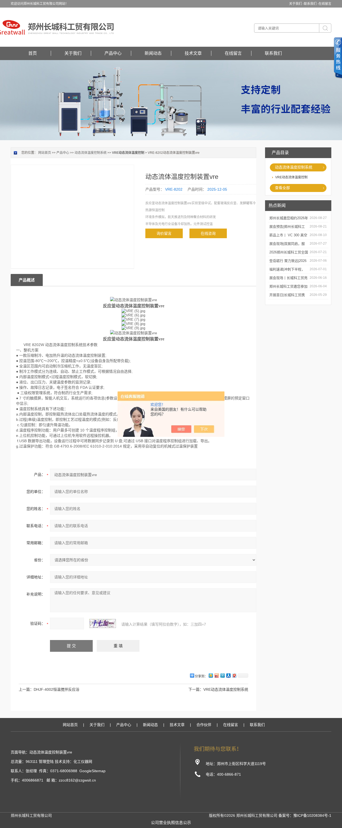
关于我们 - (296, 4)
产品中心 (113, 53)
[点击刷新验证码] (102, 623)
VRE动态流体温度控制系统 (225, 689)
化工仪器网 (82, 761)
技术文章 (193, 53)
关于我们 (72, 53)
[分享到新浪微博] (216, 675)
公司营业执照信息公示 (171, 822)
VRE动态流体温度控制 (291, 177)
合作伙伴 (203, 725)
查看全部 (282, 188)
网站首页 (44, 153)
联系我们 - (311, 4)
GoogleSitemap (92, 771)
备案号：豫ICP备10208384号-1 (304, 815)
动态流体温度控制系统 (293, 167)
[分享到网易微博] (234, 675)
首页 (32, 53)
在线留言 (324, 4)
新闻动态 (153, 53)
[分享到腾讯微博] (222, 675)
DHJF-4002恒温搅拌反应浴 (56, 689)
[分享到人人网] (228, 675)
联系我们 (273, 53)
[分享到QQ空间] (210, 675)
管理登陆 (46, 761)
